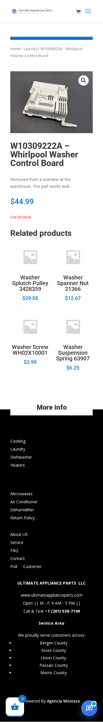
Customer (32, 566)
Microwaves (21, 493)
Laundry (30, 48)
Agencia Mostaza (63, 701)
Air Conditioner (24, 501)
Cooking (17, 441)
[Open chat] (89, 708)
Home (15, 48)
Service (16, 542)
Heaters (17, 465)
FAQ (14, 550)
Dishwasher (21, 457)
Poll (13, 566)
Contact (17, 558)
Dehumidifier (22, 509)
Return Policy (22, 517)
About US (19, 534)
